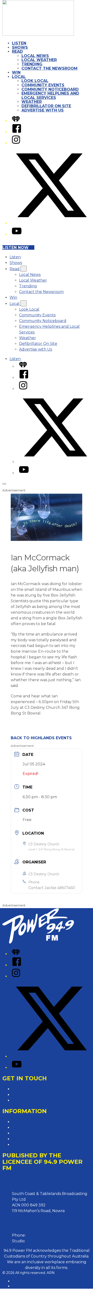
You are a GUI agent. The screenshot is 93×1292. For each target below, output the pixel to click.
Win (16, 72)
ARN (16, 1281)
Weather (31, 101)
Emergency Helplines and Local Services (50, 95)
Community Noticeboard (50, 89)
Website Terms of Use (32, 1139)
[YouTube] (16, 234)
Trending (31, 64)
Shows (20, 47)
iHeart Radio (22, 1286)
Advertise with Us (42, 110)
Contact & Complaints (32, 1089)
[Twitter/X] (51, 223)
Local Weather (39, 60)
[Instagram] (16, 143)
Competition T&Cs (29, 1127)
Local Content (25, 1144)
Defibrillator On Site (46, 106)
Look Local (34, 80)
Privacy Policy (25, 1122)
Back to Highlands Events (41, 738)
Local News (35, 56)
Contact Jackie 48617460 (51, 888)
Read (17, 51)
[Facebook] (16, 132)
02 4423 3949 (39, 1241)
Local (19, 76)
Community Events (42, 85)
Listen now (15, 247)
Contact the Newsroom (49, 68)
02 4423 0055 (39, 1235)
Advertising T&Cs (28, 1133)
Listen (19, 43)
